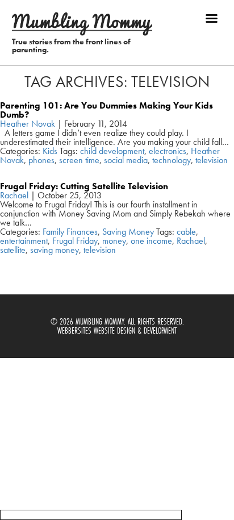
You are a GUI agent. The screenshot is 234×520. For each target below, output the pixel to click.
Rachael (14, 195)
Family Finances (70, 232)
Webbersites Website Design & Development (117, 330)
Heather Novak (27, 124)
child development (112, 151)
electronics (167, 151)
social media (126, 160)
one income (151, 241)
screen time (79, 160)
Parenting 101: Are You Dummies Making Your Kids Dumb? (106, 109)
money (114, 241)
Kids (50, 151)
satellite (13, 250)
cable (186, 232)
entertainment (24, 241)
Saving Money (128, 232)
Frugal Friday (75, 241)
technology (171, 160)
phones (41, 160)
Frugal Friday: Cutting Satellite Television (84, 186)
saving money (54, 250)
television (211, 160)
